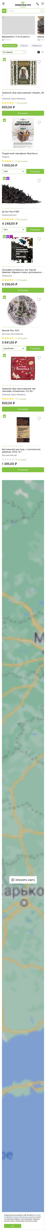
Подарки (5, 157)
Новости (8, 40)
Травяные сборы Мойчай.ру (14, 99)
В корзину (23, 113)
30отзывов (22, 161)
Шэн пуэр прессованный (12, 334)
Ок (13, 1226)
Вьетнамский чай (9, 455)
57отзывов (22, 219)
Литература (7, 276)
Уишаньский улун (9, 215)
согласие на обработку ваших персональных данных (22, 1216)
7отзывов (22, 399)
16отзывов (22, 103)
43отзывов (22, 338)
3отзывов (22, 460)
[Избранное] (42, 3)
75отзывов (22, 280)
